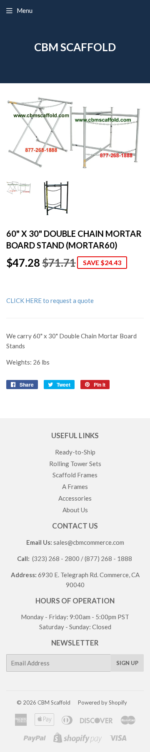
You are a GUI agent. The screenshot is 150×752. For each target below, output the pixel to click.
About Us (75, 510)
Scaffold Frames (75, 475)
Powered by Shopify (102, 702)
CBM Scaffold (75, 47)
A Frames (75, 486)
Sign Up (127, 663)
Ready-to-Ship (75, 452)
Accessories (75, 498)
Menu (24, 10)
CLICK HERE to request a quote (50, 300)
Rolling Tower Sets (75, 463)
